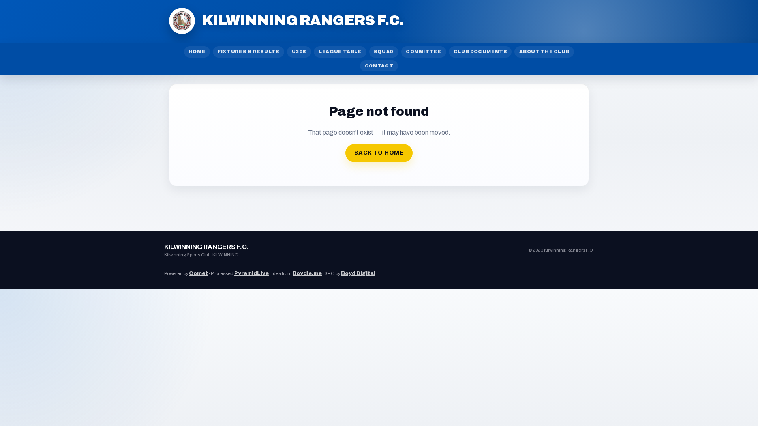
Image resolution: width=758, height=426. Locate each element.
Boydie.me (307, 273)
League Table (340, 51)
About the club (544, 51)
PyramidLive (251, 273)
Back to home (378, 153)
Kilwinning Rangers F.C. (302, 20)
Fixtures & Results (248, 51)
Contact (379, 66)
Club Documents (480, 51)
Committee (423, 51)
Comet (198, 273)
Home (197, 51)
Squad (384, 51)
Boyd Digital (358, 273)
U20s (299, 51)
